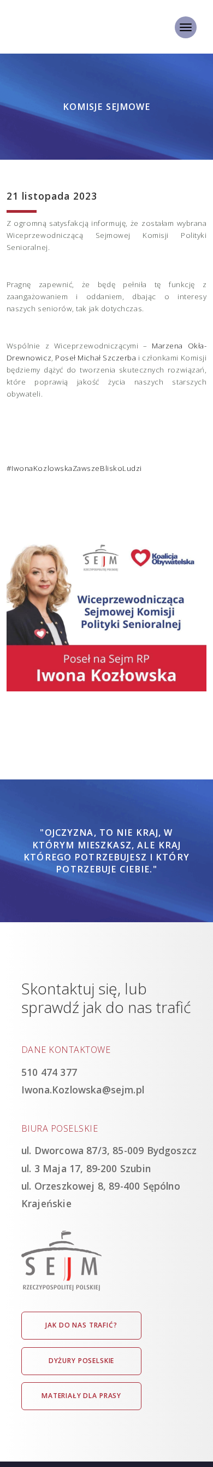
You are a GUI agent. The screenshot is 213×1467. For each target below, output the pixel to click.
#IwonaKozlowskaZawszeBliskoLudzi (74, 468)
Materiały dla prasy (81, 1395)
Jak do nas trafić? (81, 1325)
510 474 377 (49, 1072)
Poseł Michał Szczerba (95, 358)
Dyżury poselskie (82, 1360)
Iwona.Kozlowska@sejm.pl (82, 1089)
